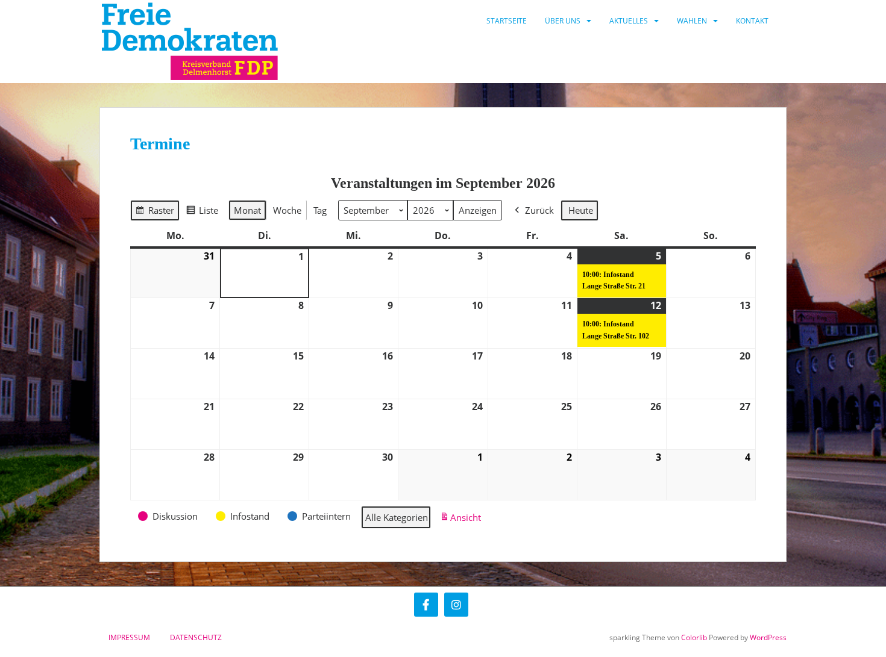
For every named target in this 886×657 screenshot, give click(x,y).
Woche (287, 210)
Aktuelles (628, 21)
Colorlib (694, 637)
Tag (320, 210)
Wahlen (692, 21)
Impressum (129, 637)
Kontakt (752, 21)
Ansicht (462, 520)
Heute (580, 210)
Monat (247, 210)
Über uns (562, 21)
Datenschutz (196, 637)
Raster (154, 212)
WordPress (768, 637)
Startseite (506, 21)
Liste (202, 212)
